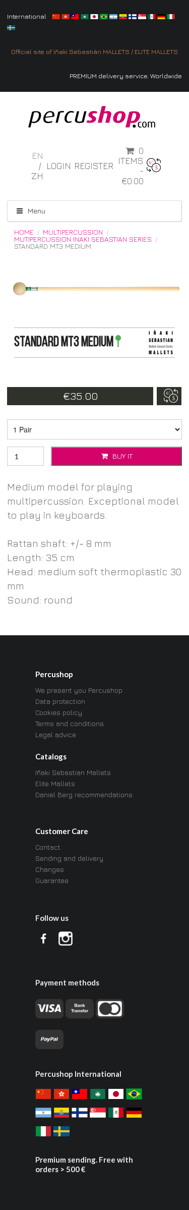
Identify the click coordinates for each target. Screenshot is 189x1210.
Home (24, 232)
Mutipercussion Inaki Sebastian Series (83, 239)
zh (37, 176)
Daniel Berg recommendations (84, 794)
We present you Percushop (78, 690)
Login (58, 166)
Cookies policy (58, 712)
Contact (47, 847)
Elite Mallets (55, 783)
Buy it (121, 456)
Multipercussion (73, 232)
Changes (49, 869)
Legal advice (55, 734)
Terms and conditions (69, 723)
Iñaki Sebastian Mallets (73, 772)
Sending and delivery (69, 858)
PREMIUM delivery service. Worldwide (126, 76)
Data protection (60, 701)
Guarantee (52, 880)
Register (93, 166)
